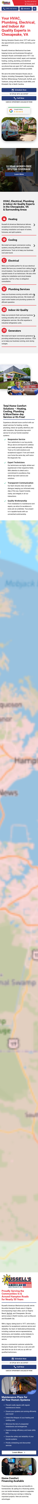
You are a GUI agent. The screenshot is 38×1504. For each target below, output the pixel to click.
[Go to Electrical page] (19, 270)
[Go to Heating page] (19, 225)
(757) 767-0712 (31, 1)
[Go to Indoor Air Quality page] (19, 315)
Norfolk (9, 1313)
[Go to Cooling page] (19, 245)
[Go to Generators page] (19, 336)
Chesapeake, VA (31, 4)
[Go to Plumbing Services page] (19, 295)
